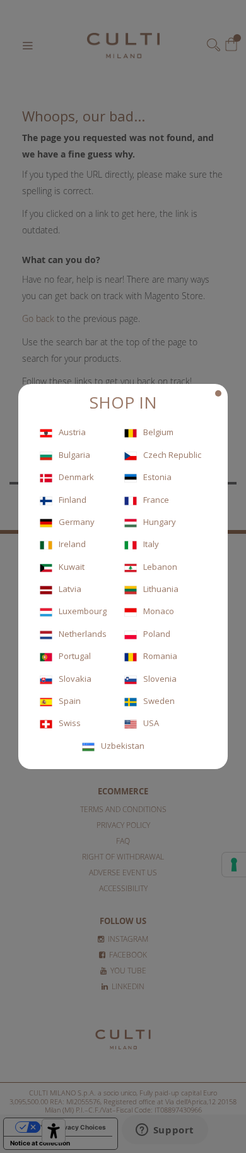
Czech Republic (172, 454)
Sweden (159, 700)
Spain (70, 700)
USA (151, 723)
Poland (156, 633)
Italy (151, 544)
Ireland (72, 544)
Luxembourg (83, 611)
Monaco (158, 611)
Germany (77, 521)
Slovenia (160, 678)
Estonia (157, 477)
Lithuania (161, 589)
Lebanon (160, 566)
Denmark (76, 477)
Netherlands (83, 633)
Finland (72, 499)
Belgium (158, 432)
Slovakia (75, 678)
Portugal (75, 656)
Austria (72, 432)
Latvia (70, 589)
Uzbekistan (122, 745)
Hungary (159, 521)
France (156, 499)
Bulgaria (74, 454)
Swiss (70, 723)
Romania (160, 656)
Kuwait (72, 566)
